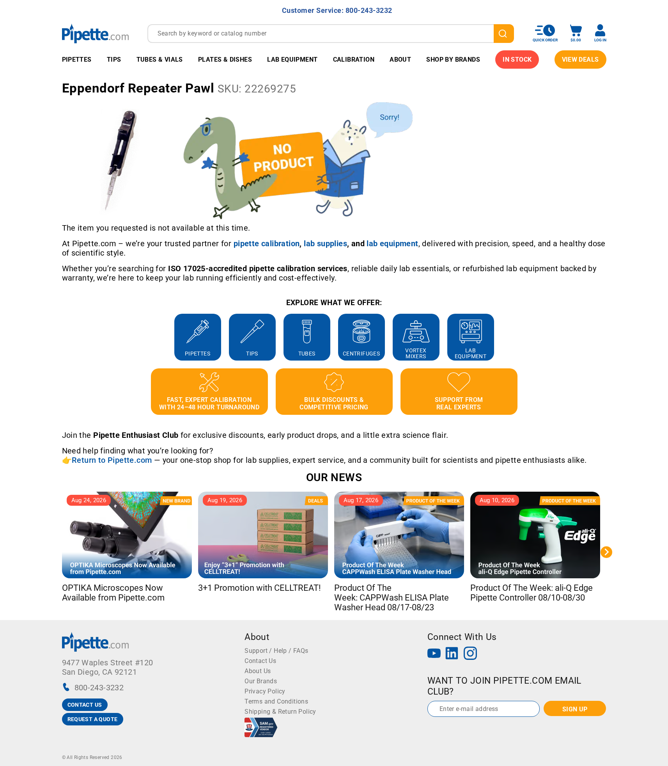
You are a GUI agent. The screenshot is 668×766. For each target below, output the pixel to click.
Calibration (353, 59)
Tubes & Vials (159, 59)
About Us (258, 671)
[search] (504, 33)
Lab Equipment (292, 59)
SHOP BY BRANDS (453, 59)
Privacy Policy (265, 691)
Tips (114, 59)
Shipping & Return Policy (280, 711)
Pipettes (77, 59)
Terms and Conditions (276, 701)
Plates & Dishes (225, 59)
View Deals (580, 59)
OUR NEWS (334, 477)
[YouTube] (434, 654)
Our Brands (261, 681)
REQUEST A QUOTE (92, 719)
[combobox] (330, 33)
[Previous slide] (62, 337)
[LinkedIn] (452, 654)
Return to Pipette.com (112, 460)
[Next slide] (606, 337)
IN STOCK (517, 59)
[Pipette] (95, 33)
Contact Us (260, 661)
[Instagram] (470, 654)
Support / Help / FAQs (276, 650)
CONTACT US (84, 705)
